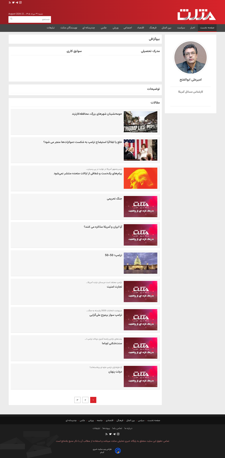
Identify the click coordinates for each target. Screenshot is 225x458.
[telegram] (16, 3)
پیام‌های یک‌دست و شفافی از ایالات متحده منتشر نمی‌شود (88, 173)
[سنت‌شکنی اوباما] (141, 348)
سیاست (181, 28)
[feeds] (9, 3)
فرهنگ (152, 28)
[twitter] (13, 3)
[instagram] (20, 3)
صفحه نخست (207, 28)
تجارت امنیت (114, 287)
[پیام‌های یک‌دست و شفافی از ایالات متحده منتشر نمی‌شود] (141, 178)
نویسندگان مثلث (68, 28)
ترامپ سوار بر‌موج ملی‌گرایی (105, 315)
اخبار (192, 28)
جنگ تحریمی (114, 199)
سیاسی (141, 420)
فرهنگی (120, 420)
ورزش (115, 28)
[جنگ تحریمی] (141, 206)
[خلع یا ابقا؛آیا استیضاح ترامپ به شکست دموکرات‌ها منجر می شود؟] (141, 150)
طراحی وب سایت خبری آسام (102, 451)
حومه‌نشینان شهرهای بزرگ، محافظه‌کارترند (97, 114)
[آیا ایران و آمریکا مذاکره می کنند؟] (141, 234)
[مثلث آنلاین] (197, 14)
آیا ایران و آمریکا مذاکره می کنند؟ (103, 227)
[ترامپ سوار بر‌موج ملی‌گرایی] (141, 319)
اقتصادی (109, 420)
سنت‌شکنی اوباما (112, 343)
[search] (11, 19)
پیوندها (106, 428)
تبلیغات (51, 28)
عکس (104, 28)
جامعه (99, 420)
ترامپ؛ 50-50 (113, 255)
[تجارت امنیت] (141, 291)
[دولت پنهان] (141, 376)
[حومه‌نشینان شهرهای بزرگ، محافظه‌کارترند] (141, 121)
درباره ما (128, 428)
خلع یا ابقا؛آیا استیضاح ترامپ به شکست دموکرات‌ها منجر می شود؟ (82, 142)
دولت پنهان (115, 372)
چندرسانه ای (89, 28)
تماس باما (117, 428)
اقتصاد (140, 28)
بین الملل (167, 28)
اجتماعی (128, 28)
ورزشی (91, 420)
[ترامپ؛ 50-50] (141, 263)
